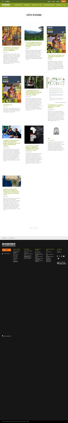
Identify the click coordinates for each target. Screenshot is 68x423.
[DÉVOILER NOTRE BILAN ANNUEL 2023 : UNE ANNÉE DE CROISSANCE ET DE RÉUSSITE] (56, 52)
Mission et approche (16, 250)
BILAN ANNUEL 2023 (7, 105)
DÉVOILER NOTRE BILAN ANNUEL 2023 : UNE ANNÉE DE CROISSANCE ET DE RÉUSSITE (56, 57)
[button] (22, 5)
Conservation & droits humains (39, 257)
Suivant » (36, 228)
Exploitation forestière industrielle (39, 261)
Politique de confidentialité (15, 261)
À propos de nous (18, 4)
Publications (59, 252)
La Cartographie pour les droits (28, 254)
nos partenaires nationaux (15, 252)
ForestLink (26, 252)
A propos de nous (16, 249)
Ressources (58, 4)
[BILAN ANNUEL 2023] (11, 102)
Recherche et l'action (36, 4)
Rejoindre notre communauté (48, 261)
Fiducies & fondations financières (49, 257)
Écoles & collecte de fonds (49, 255)
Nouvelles (59, 250)
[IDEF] (56, 135)
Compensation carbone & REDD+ (39, 255)
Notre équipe (15, 255)
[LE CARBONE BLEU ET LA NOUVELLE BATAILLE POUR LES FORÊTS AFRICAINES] (56, 102)
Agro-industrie (37, 251)
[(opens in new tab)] (6, 336)
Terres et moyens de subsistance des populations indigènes (28, 256)
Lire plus (12, 63)
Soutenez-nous (48, 251)
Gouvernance (15, 258)
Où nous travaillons (27, 258)
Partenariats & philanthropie (48, 259)
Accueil (7, 238)
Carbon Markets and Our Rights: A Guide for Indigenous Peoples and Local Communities (11, 49)
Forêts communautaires (28, 250)
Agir (46, 253)
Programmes (26, 4)
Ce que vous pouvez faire (49, 4)
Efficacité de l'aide (38, 253)
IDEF (49, 138)
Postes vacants (15, 254)
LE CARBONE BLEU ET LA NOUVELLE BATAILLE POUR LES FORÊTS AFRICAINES (55, 106)
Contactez (15, 259)
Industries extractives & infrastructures (39, 259)
